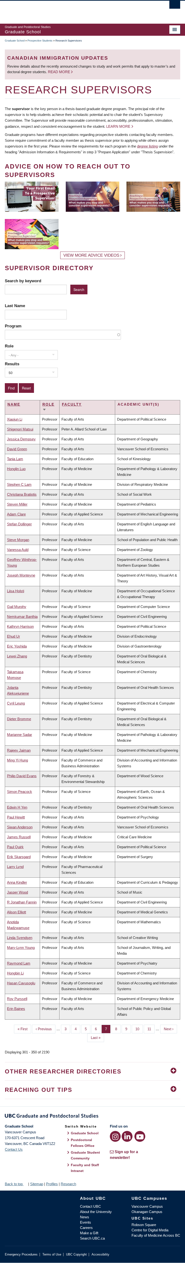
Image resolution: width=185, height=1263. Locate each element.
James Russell (19, 837)
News (84, 1217)
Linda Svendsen (19, 938)
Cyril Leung (16, 703)
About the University (96, 1212)
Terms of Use (51, 1254)
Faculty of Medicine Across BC (156, 1235)
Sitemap (36, 1184)
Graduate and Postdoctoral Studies (92, 1117)
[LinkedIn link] (127, 1136)
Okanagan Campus (147, 1212)
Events (85, 1222)
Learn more (118, 126)
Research (68, 1184)
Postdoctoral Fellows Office (82, 1143)
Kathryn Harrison (20, 626)
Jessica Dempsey (21, 439)
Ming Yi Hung (17, 760)
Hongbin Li (15, 973)
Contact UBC (90, 1206)
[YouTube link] (139, 1136)
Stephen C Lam (19, 484)
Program (13, 326)
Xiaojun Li (14, 419)
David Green (17, 449)
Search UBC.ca (92, 1238)
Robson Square (144, 1225)
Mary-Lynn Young (21, 947)
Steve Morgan (18, 540)
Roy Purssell (17, 999)
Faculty (72, 404)
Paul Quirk (15, 847)
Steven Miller (17, 504)
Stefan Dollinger (19, 524)
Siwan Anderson (20, 827)
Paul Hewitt (16, 817)
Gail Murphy (16, 607)
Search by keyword (23, 281)
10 (139, 1029)
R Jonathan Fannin (22, 902)
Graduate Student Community (85, 1155)
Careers (86, 1228)
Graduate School (15, 40)
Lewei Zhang (17, 656)
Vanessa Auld (17, 550)
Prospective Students (40, 40)
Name (13, 404)
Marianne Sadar (19, 735)
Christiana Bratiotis (22, 494)
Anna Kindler (17, 882)
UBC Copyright (76, 1254)
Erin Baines (16, 1009)
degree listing (147, 146)
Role (9, 346)
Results (12, 364)
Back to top (14, 1184)
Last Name (15, 305)
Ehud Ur (13, 636)
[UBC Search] (174, 6)
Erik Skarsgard (19, 857)
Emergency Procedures (21, 1254)
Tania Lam (15, 459)
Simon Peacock (19, 792)
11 (151, 1029)
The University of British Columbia (79, 10)
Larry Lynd (15, 867)
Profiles (52, 1184)
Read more (59, 72)
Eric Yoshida (17, 646)
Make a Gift (89, 1233)
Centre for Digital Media (150, 1230)
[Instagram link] (115, 1136)
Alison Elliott (16, 912)
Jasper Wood (17, 892)
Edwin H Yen (17, 807)
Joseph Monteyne (21, 575)
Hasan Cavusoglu (21, 983)
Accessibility (100, 1254)
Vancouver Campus (147, 1206)
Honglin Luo (16, 469)
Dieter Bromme (19, 719)
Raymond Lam (18, 963)
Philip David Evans (22, 776)
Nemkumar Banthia (22, 616)
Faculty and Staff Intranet (85, 1168)
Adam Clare (16, 514)
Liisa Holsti (15, 591)
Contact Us (14, 1149)
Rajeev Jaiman (19, 750)
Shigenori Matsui (20, 429)
